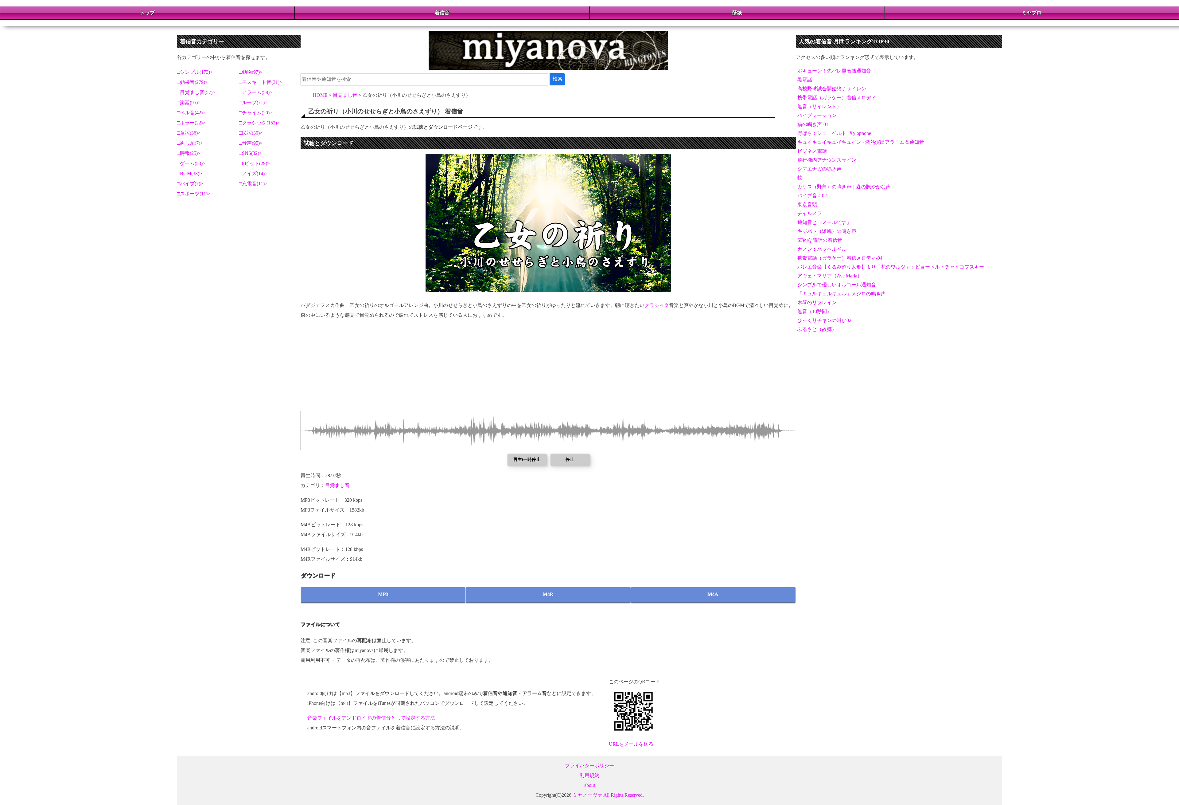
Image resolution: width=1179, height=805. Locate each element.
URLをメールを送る (631, 744)
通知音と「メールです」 (824, 222)
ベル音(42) (191, 112)
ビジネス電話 (812, 151)
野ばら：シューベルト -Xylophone (834, 133)
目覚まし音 (337, 485)
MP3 (383, 594)
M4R (548, 594)
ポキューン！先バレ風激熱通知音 (834, 70)
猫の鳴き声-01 (812, 124)
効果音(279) (192, 82)
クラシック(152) (259, 122)
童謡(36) (189, 132)
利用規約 (589, 775)
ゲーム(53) (191, 163)
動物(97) (251, 72)
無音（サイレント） (819, 106)
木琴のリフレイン (817, 302)
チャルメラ (809, 213)
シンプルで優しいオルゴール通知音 (836, 284)
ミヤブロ (1031, 12)
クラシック (656, 305)
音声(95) (251, 143)
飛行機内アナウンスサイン (826, 160)
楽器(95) (189, 102)
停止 (570, 459)
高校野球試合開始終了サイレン (831, 88)
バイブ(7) (190, 183)
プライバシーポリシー (589, 765)
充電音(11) (253, 183)
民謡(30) (251, 132)
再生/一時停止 (526, 459)
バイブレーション (817, 115)
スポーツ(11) (194, 193)
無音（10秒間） (814, 311)
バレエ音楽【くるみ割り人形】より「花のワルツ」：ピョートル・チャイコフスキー (890, 266)
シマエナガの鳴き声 (819, 168)
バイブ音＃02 (812, 195)
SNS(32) (250, 153)
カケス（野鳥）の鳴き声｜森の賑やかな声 (844, 186)
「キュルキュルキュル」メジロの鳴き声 (841, 293)
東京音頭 (807, 204)
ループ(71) (253, 102)
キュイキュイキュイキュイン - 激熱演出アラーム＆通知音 (860, 142)
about (589, 785)
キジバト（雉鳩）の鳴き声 (826, 231)
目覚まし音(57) (196, 92)
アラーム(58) (256, 92)
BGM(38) (189, 173)
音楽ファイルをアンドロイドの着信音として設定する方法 (371, 718)
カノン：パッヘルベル (821, 249)
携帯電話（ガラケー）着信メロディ (836, 97)
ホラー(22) (191, 122)
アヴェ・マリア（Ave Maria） (829, 275)
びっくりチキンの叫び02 (824, 320)
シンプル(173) (195, 72)
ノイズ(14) (253, 173)
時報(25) (189, 153)
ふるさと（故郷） (817, 329)
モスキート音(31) (260, 82)
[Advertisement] (485, 368)
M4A (713, 594)
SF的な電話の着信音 (819, 240)
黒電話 (804, 79)
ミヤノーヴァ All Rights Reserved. (608, 795)
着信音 (442, 12)
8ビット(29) (254, 163)
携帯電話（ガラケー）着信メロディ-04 (839, 258)
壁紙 (737, 12)
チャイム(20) (256, 112)
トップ (147, 12)
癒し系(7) (190, 143)
